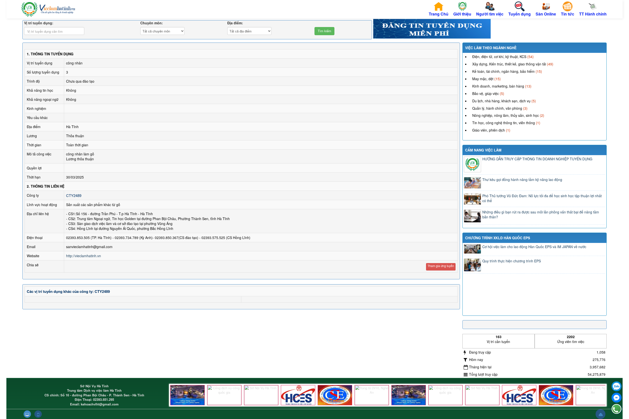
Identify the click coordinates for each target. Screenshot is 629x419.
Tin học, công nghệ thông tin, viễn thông (503, 122)
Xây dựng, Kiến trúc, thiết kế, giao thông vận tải (509, 63)
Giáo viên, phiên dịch (488, 130)
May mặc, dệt (482, 78)
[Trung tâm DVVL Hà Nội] (298, 395)
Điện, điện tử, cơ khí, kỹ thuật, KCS (499, 56)
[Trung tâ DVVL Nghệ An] (372, 395)
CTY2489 (73, 195)
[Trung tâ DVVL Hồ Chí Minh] (335, 395)
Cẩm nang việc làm (483, 150)
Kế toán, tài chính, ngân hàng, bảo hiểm (503, 71)
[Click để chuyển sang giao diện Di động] (38, 414)
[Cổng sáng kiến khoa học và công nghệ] (187, 395)
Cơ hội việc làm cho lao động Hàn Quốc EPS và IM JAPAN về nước (534, 246)
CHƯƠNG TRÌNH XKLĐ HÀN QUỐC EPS (497, 237)
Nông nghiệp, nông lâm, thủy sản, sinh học (505, 115)
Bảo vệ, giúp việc (485, 93)
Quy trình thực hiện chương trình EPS (511, 260)
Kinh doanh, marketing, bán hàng (498, 86)
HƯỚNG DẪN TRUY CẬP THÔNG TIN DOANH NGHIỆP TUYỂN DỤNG (537, 158)
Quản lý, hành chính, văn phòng (497, 108)
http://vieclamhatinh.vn (83, 255)
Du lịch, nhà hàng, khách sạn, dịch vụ (501, 100)
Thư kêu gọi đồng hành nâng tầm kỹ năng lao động (522, 179)
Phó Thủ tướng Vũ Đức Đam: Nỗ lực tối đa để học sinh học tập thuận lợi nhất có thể (542, 198)
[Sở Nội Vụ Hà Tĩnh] (261, 395)
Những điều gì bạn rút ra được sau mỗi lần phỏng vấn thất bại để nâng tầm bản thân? (540, 214)
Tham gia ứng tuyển (441, 266)
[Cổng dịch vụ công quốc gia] (224, 395)
